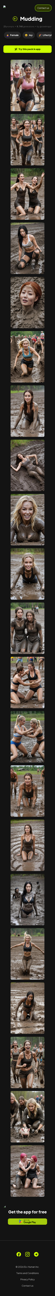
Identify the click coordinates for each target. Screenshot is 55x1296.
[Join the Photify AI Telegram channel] (36, 1254)
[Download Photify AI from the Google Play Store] (27, 1221)
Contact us (43, 7)
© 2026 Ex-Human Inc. (27, 1266)
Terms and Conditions (27, 1273)
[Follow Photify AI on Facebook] (18, 1254)
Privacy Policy (27, 1279)
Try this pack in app (29, 49)
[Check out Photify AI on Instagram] (27, 1254)
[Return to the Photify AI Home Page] (13, 8)
